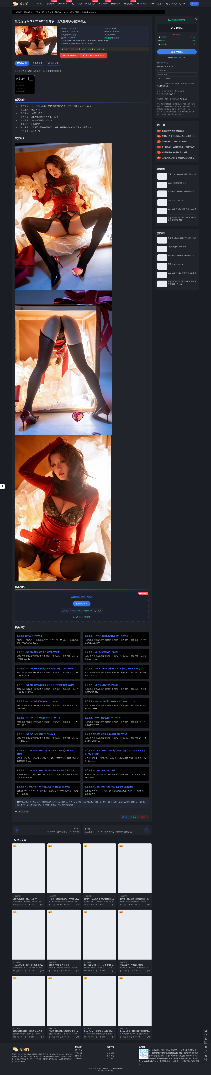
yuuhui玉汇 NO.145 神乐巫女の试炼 (182, 209)
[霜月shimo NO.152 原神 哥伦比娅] (162, 193)
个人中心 (110, 1050)
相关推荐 (21, 91)
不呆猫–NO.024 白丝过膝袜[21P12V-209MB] (64, 1032)
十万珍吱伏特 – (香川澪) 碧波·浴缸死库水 (28, 966)
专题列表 (78, 1053)
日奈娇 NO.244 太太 (176, 200)
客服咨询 (110, 1055)
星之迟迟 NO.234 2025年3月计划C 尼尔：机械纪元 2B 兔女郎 (43, 786)
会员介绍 (110, 1053)
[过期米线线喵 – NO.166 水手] (28, 868)
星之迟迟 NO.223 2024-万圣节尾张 (100, 770)
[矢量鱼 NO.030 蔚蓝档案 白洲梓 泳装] (162, 176)
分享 (125, 817)
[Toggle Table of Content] (29, 79)
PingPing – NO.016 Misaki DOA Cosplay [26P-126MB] (99, 1032)
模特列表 (78, 1050)
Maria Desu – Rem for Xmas (174, 141)
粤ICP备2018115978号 (105, 1071)
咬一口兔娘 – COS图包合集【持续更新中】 (179, 147)
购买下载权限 (71, 55)
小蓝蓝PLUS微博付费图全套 (173, 131)
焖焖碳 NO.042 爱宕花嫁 (59, 965)
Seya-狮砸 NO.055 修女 (177, 183)
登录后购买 (82, 604)
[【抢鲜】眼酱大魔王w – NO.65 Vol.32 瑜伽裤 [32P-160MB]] (64, 868)
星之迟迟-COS (23, 812)
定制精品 (78, 1058)
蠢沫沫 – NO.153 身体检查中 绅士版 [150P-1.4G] (182, 136)
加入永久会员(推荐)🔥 (95, 55)
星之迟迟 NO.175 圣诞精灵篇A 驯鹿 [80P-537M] (106, 734)
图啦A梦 (27, 12)
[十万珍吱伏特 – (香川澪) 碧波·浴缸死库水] (28, 935)
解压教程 (115, 38)
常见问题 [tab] (38, 63)
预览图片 (21, 85)
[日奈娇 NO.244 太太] (162, 202)
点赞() (144, 817)
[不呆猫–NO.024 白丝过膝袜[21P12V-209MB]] (64, 1001)
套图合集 (78, 1055)
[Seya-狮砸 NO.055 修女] (162, 185)
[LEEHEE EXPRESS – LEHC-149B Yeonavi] (99, 935)
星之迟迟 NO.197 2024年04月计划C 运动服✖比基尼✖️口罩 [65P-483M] (45, 752)
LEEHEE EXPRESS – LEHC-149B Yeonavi (99, 966)
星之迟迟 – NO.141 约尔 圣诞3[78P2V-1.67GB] (37, 701)
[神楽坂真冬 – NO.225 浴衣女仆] (135, 935)
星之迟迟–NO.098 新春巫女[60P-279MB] (103, 717)
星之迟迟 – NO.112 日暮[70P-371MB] (101, 685)
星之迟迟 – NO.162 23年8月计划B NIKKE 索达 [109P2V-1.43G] (112, 668)
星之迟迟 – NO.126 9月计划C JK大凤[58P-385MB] (38, 652)
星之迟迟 (45, 12)
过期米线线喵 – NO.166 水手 (25, 899)
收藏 (134, 817)
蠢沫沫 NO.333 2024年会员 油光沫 (27, 1031)
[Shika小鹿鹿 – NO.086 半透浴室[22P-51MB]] (135, 1001)
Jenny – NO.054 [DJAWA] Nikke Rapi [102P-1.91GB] (99, 900)
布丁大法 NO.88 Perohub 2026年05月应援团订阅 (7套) (182, 219)
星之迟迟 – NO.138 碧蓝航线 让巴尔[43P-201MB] (106, 635)
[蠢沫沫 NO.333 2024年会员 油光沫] (28, 1001)
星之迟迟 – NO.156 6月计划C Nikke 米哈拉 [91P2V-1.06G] (110, 701)
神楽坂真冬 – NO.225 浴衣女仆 (132, 965)
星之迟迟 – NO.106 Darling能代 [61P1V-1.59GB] (38, 717)
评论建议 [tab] (54, 63)
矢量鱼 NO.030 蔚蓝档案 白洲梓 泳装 (182, 174)
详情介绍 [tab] (23, 63)
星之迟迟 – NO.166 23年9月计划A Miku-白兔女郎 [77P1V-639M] (45, 668)
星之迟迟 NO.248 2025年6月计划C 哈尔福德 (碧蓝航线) (109, 786)
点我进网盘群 (75, 43)
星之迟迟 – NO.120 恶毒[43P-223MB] (101, 652)
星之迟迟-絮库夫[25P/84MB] (29, 635)
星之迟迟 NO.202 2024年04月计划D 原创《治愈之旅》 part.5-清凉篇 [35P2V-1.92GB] (115, 752)
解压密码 (21, 88)
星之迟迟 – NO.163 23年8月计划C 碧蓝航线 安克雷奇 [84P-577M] (45, 685)
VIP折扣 (178, 35)
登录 (195, 4)
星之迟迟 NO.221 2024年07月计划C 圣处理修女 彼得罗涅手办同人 (45, 770)
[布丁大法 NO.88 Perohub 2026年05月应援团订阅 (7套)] (162, 220)
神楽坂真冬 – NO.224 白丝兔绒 (174, 152)
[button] (2, 486)
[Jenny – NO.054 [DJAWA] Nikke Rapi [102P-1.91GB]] (99, 868)
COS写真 (36, 12)
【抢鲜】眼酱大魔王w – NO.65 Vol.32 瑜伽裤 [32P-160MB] (63, 900)
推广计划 (110, 1058)
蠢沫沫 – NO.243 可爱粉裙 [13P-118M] (135, 900)
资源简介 (21, 82)
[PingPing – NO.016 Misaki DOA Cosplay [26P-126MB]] (99, 1001)
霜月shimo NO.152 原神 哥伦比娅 (181, 191)
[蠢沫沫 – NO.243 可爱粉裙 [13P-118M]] (135, 868)
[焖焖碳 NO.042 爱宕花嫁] (64, 935)
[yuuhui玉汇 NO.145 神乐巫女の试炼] (162, 211)
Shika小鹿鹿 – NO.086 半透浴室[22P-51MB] (134, 1032)
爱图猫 (107, 1068)
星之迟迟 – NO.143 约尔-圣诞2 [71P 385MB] (36, 734)
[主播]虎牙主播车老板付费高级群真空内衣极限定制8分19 (185, 157)
